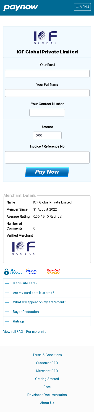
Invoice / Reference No (47, 146)
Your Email (47, 65)
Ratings (18, 321)
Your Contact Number (47, 104)
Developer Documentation (47, 395)
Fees (47, 387)
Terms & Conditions (47, 355)
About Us (47, 403)
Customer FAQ (47, 363)
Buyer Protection (26, 312)
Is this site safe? (25, 283)
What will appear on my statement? (39, 302)
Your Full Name (47, 84)
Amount (47, 127)
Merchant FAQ (47, 371)
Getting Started (47, 379)
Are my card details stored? (33, 293)
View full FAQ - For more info (25, 331)
